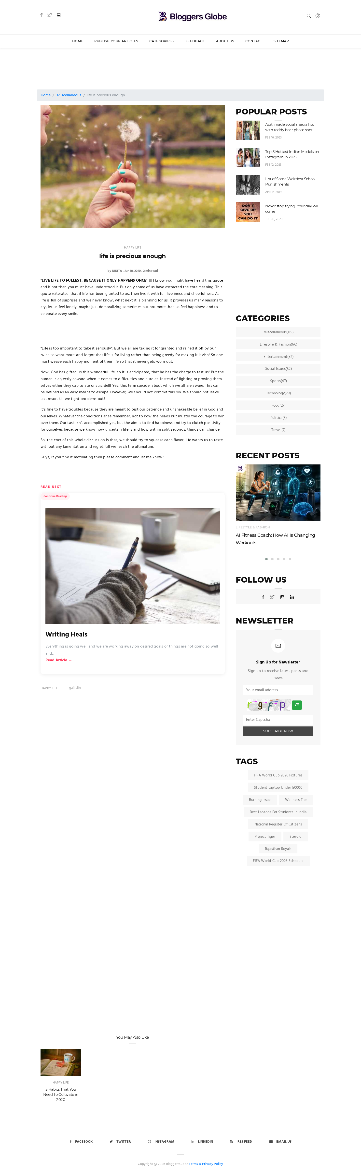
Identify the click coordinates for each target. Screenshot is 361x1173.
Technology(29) (278, 393)
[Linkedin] (58, 16)
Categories (160, 41)
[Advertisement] (160, 64)
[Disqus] (133, 774)
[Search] (309, 16)
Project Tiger (265, 837)
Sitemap (281, 41)
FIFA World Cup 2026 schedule (278, 861)
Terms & (195, 1164)
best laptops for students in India (278, 812)
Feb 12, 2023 (273, 164)
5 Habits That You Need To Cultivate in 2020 (60, 1094)
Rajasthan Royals (278, 849)
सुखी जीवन (76, 688)
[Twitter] (49, 16)
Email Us (284, 1142)
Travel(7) (278, 430)
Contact (253, 41)
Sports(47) (278, 381)
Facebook (84, 1142)
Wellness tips (296, 800)
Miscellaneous (69, 95)
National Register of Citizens (278, 824)
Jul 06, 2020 (273, 219)
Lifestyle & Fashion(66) (278, 345)
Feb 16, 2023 (273, 137)
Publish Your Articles (116, 41)
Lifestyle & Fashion (253, 527)
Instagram (164, 1142)
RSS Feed (244, 1142)
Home (77, 41)
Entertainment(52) (279, 357)
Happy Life (132, 247)
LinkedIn (205, 1142)
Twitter (123, 1142)
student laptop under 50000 (278, 788)
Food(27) (279, 406)
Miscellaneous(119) (279, 332)
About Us (225, 41)
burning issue (260, 800)
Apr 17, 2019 (273, 192)
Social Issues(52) (278, 369)
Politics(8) (278, 418)
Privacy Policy (212, 1164)
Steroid (296, 837)
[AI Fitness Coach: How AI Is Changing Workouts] (278, 492)
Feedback (195, 41)
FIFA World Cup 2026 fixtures (278, 775)
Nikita (117, 271)
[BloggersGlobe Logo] (192, 15)
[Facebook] (41, 16)
